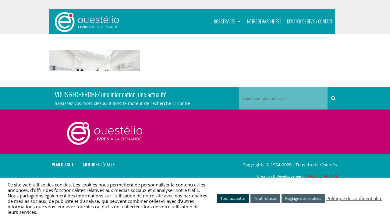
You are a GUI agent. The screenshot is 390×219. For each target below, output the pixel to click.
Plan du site (63, 165)
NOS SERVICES (224, 21)
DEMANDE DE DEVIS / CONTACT (309, 21)
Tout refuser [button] (265, 198)
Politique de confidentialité (354, 198)
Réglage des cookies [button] (303, 198)
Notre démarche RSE (264, 21)
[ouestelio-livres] (87, 22)
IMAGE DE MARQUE (321, 176)
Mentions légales (99, 165)
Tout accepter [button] (232, 198)
